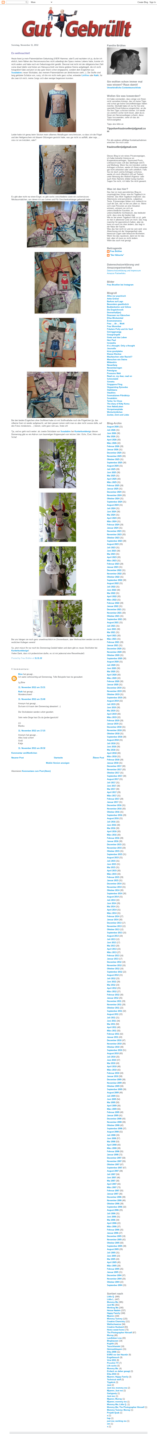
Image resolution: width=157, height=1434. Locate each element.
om (108, 1424)
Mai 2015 (111, 867)
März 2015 (112, 874)
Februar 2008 (113, 1151)
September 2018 (114, 737)
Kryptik (110, 1343)
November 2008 (114, 1122)
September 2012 (114, 972)
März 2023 (112, 560)
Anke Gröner (113, 299)
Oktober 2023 (113, 538)
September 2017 (114, 776)
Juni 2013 (111, 942)
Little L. (110, 1299)
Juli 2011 (111, 1017)
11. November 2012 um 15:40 (31, 699)
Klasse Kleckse (114, 354)
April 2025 (112, 479)
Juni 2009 (111, 1099)
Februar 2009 (113, 1112)
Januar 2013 (112, 959)
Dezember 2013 (114, 923)
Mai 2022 (111, 593)
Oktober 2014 (113, 890)
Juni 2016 (111, 825)
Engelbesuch (113, 1357)
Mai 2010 (111, 1063)
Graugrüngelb (113, 334)
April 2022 (112, 596)
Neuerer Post (17, 758)
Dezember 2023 (114, 531)
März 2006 (112, 1226)
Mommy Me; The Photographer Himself (125, 1407)
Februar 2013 (113, 955)
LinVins (85, 75)
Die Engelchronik (115, 310)
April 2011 (111, 1027)
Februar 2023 (113, 564)
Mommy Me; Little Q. (117, 1404)
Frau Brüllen (116, 251)
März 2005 (112, 1266)
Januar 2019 (112, 724)
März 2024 (112, 521)
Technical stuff (114, 1379)
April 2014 (112, 910)
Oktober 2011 (113, 1008)
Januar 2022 (112, 606)
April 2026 (112, 440)
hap (109, 1418)
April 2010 (112, 1066)
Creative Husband (115, 1327)
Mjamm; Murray (114, 1399)
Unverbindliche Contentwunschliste (124, 87)
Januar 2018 (112, 763)
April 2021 (112, 635)
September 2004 (114, 1285)
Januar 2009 (112, 1115)
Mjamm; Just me (115, 1390)
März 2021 (112, 639)
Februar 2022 (113, 603)
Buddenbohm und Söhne (119, 307)
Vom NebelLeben (115, 406)
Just (109, 1385)
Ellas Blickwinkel (115, 318)
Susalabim (16, 72)
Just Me (110, 1305)
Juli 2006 (111, 1213)
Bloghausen (112, 1341)
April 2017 (112, 792)
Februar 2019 (113, 720)
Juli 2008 (111, 1135)
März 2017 (112, 795)
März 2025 (112, 482)
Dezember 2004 (114, 1275)
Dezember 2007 (114, 1158)
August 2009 (113, 1092)
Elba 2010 (111, 1374)
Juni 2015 (111, 864)
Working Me (112, 1307)
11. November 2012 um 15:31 (31, 687)
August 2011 (113, 1014)
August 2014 (113, 897)
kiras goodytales (115, 351)
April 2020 (112, 675)
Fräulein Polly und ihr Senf (120, 329)
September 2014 (114, 893)
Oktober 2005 (113, 1243)
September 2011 (114, 1011)
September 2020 (114, 658)
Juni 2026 (111, 433)
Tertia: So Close (114, 401)
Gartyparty (112, 1393)
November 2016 (114, 809)
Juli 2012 (111, 978)
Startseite (58, 758)
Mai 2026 (111, 436)
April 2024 (112, 518)
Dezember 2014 (114, 884)
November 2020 (114, 652)
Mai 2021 (111, 632)
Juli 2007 (111, 1174)
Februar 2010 (113, 1073)
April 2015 (112, 870)
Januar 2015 (112, 880)
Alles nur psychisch (116, 296)
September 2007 (114, 1168)
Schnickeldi (112, 379)
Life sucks (112, 1366)
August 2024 (113, 505)
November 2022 (114, 574)
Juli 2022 (111, 587)
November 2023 (114, 534)
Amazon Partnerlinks (116, 273)
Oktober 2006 (113, 1204)
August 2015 (113, 857)
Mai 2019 (111, 711)
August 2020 (113, 662)
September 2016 (114, 815)
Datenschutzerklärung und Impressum (124, 270)
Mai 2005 (111, 1259)
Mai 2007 (111, 1181)
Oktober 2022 (113, 577)
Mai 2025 (111, 476)
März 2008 (112, 1148)
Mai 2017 (111, 789)
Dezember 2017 (114, 766)
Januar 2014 (112, 919)
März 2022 (112, 600)
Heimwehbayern (114, 1349)
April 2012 (112, 988)
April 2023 (112, 557)
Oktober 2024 (113, 498)
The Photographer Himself (119, 1332)
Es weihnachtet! (20, 53)
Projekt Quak (113, 1413)
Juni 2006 (111, 1217)
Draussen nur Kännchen (118, 315)
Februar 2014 (113, 916)
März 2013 (112, 952)
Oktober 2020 (113, 655)
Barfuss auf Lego (115, 301)
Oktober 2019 (113, 694)
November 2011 (114, 1004)
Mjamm (110, 1316)
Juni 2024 (111, 511)
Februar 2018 (113, 760)
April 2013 (112, 949)
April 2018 (112, 753)
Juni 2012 (111, 982)
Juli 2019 (111, 704)
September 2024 (114, 502)
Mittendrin (112, 362)
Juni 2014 (111, 903)
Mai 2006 (111, 1220)
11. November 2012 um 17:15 (31, 731)
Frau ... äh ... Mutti (115, 323)
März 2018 (112, 756)
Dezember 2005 (114, 1236)
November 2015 (114, 848)
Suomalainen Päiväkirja (118, 395)
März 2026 (112, 443)
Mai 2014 (111, 906)
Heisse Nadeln (114, 1310)
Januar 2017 (112, 802)
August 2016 (113, 818)
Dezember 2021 (114, 609)
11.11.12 (38, 658)
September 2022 (114, 580)
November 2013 (114, 926)
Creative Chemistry (116, 1321)
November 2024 (114, 495)
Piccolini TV (113, 1363)
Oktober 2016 (113, 812)
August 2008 (113, 1132)
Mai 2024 (111, 515)
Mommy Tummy (114, 1319)
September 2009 (114, 1089)
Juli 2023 (111, 547)
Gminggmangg (114, 332)
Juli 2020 (111, 665)
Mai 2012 (111, 985)
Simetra (110, 382)
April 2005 (112, 1262)
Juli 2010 (111, 1057)
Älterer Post (98, 758)
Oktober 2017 (113, 773)
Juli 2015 (111, 861)
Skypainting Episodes (117, 387)
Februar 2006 (113, 1230)
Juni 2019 (111, 707)
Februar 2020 (113, 681)
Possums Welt (114, 373)
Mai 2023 (111, 554)
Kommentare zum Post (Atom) (36, 771)
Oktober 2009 (113, 1086)
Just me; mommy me (117, 1388)
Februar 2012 (113, 995)
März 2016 (112, 835)
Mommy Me (112, 1302)
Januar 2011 (112, 1037)
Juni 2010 (111, 1060)
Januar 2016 (112, 841)
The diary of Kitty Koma (118, 404)
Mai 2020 (111, 671)
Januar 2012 (112, 998)
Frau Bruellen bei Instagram (120, 285)
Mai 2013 (111, 946)
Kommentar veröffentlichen (24, 753)
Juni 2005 (111, 1256)
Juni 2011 (111, 1021)
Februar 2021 (113, 642)
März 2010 (112, 1070)
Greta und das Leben (117, 337)
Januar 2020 (112, 684)
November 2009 (114, 1083)
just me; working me (116, 1421)
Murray (110, 1335)
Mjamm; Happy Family (117, 1377)
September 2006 (114, 1207)
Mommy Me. (113, 1368)
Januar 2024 (112, 528)
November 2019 (114, 691)
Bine (20, 674)
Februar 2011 (113, 1034)
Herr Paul (111, 340)
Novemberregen (114, 368)
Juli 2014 (111, 900)
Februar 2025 (113, 485)
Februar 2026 (113, 446)
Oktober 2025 (113, 459)
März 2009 (112, 1109)
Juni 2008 (111, 1138)
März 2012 (112, 991)
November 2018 (114, 730)
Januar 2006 (112, 1233)
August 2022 (113, 583)
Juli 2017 (111, 782)
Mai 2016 (111, 828)
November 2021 (114, 613)
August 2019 (113, 701)
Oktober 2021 (113, 616)
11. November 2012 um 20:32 (31, 748)
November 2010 (114, 1044)
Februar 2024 (113, 525)
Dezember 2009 (114, 1079)
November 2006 (114, 1200)
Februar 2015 (113, 877)
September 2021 (114, 619)
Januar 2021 (112, 645)
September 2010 (114, 1050)
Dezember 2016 (114, 805)
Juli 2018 (111, 743)
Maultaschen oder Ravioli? (119, 357)
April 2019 (112, 714)
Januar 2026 (112, 449)
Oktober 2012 (113, 968)
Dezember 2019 (114, 688)
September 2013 (114, 933)
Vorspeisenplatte (115, 409)
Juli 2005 (111, 1253)
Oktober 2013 (113, 929)
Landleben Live (114, 1338)
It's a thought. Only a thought (121, 346)
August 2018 (113, 740)
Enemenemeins (114, 321)
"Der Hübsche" (117, 255)
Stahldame (112, 390)
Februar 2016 (113, 838)
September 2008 (114, 1128)
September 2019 (114, 697)
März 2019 (112, 717)
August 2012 (113, 975)
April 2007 (112, 1184)
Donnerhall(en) (114, 312)
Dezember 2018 (114, 727)
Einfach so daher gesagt (118, 1371)
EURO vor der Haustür (117, 1355)
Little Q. (111, 1296)
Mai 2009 (111, 1102)
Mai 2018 (111, 750)
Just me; (111, 1396)
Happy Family (113, 1313)
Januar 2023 (112, 567)
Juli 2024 (111, 508)
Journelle (111, 348)
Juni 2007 (111, 1177)
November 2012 (114, 965)
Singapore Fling (114, 384)
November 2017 (114, 769)
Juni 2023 (111, 551)
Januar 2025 (112, 489)
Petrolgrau (112, 370)
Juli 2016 (111, 822)
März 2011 (111, 1031)
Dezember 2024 (114, 492)
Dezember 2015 (114, 844)
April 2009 (112, 1105)
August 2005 (113, 1249)
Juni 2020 (111, 668)
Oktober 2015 (113, 851)
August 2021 (113, 622)
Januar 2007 (112, 1194)
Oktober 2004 (113, 1282)
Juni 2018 (111, 746)
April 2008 (112, 1145)
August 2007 (113, 1171)
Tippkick (111, 1382)
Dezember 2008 (114, 1119)
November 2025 (114, 456)
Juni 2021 (111, 629)
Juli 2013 (111, 939)
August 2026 (113, 427)
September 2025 (114, 462)
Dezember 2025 (114, 453)
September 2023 (114, 541)
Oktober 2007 (113, 1164)
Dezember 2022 (114, 570)
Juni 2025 (111, 472)
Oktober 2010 (113, 1047)
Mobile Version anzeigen (57, 763)
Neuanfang (112, 365)
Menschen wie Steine (117, 359)
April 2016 (112, 831)
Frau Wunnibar (114, 326)
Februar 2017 (113, 799)
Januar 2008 (112, 1154)
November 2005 (114, 1239)
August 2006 (113, 1210)
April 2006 (112, 1223)
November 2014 (114, 887)
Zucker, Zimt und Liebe (118, 415)
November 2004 (114, 1279)
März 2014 (112, 913)
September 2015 (114, 854)
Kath (96, 75)
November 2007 (114, 1161)
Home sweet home (115, 1330)
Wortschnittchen (115, 412)
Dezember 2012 (114, 962)
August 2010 (113, 1053)
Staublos (111, 393)
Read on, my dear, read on (119, 376)
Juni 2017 (111, 786)
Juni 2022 (111, 590)
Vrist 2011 (111, 1360)
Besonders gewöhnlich (118, 304)
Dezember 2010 (114, 1040)
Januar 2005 (112, 1272)
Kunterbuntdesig (82, 431)
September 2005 (114, 1246)
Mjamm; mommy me (117, 1402)
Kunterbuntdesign (19, 650)
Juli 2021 (111, 626)
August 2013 (113, 936)
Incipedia (111, 343)
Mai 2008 (111, 1141)
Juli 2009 (111, 1096)
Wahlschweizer (114, 1324)
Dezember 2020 (114, 648)
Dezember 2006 (114, 1197)
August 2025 (113, 466)
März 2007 (112, 1187)
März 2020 (112, 678)
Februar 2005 (113, 1269)
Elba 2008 (111, 1352)
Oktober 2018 (113, 733)
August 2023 (113, 544)
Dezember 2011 (114, 1001)
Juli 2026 (111, 430)
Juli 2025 (111, 469)
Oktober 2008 (113, 1125)
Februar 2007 (113, 1190)
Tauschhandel (113, 1346)
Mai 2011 (111, 1024)
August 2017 (113, 779)
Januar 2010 (112, 1076)
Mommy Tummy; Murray (118, 1410)
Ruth (20, 692)
